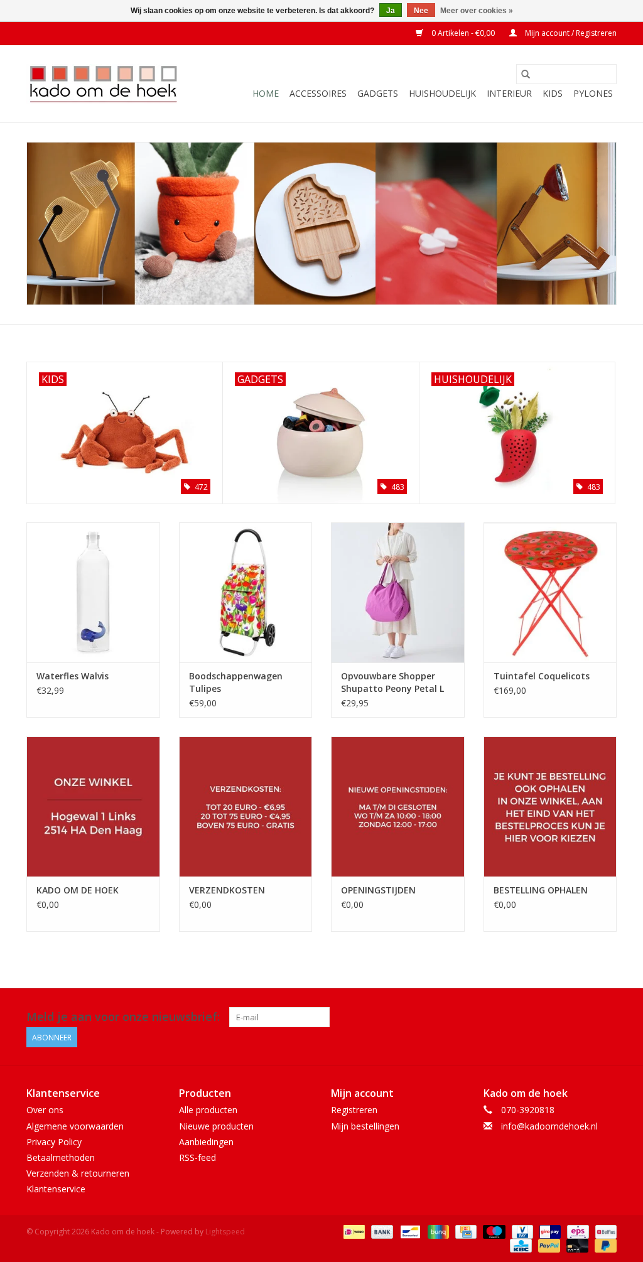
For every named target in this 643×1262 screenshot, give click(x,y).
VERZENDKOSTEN (227, 890)
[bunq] (437, 1231)
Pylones (593, 93)
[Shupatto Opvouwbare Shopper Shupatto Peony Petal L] (398, 592)
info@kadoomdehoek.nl (549, 1126)
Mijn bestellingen (365, 1126)
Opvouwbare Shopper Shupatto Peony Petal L (392, 682)
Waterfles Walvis (72, 676)
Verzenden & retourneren (77, 1173)
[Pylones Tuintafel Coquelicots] (550, 592)
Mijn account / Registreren (570, 33)
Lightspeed (225, 1231)
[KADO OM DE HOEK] (93, 806)
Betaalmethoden (60, 1157)
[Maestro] (492, 1231)
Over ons (44, 1110)
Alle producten (208, 1110)
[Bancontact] (409, 1231)
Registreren (354, 1110)
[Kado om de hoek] (103, 84)
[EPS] (576, 1231)
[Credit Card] (464, 1231)
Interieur (509, 93)
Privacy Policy (54, 1142)
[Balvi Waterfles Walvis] (93, 592)
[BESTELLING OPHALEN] (550, 806)
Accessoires (318, 93)
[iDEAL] (353, 1231)
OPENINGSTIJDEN (378, 890)
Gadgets (377, 93)
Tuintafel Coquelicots (542, 676)
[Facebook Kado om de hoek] (584, 1017)
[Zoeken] (525, 74)
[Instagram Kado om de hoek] (607, 1017)
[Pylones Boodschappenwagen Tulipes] (246, 592)
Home (265, 93)
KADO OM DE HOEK (77, 890)
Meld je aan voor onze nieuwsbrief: (123, 1016)
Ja (390, 10)
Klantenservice (55, 1189)
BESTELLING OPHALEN (541, 890)
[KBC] (519, 1245)
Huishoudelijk (442, 93)
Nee (421, 10)
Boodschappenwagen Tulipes (236, 682)
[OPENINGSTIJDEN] (398, 806)
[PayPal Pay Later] (603, 1245)
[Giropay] (549, 1231)
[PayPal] (548, 1245)
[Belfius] (604, 1231)
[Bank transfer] (381, 1231)
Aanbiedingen (206, 1142)
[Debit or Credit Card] (576, 1245)
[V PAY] (521, 1231)
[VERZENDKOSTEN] (246, 806)
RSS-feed (197, 1157)
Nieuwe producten (216, 1126)
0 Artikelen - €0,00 (463, 33)
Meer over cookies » (476, 10)
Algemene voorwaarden (75, 1126)
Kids (553, 93)
